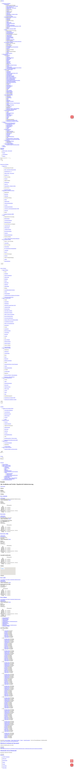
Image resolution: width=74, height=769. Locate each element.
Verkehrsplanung (9, 474)
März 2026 (6, 635)
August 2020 (6, 701)
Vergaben (7, 127)
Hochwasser (8, 133)
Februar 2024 (6, 659)
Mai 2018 (6, 727)
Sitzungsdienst (6, 246)
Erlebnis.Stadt (8, 58)
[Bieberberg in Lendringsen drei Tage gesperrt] (9, 741)
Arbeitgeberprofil (9, 35)
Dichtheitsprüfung (5, 618)
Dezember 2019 (7, 709)
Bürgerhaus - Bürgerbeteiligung (11, 109)
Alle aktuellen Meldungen (10, 123)
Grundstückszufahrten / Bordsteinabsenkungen (9, 621)
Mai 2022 (6, 680)
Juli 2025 (5, 643)
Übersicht (8, 130)
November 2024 (7, 651)
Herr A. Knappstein (3, 496)
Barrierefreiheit (4, 760)
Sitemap (3, 762)
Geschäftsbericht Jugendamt (10, 81)
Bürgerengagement (9, 85)
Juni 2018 (6, 726)
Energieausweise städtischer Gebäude (12, 121)
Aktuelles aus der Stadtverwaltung (7, 408)
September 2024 (7, 653)
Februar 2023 (6, 671)
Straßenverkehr (8, 22)
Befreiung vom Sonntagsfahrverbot (12, 475)
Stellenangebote (8, 126)
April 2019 (6, 716)
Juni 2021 (6, 691)
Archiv (7, 128)
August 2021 (6, 689)
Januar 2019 (6, 719)
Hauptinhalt (2, 148)
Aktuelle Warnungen (9, 131)
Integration (8, 87)
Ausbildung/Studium (7, 229)
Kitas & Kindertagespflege (10, 78)
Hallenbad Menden (9, 91)
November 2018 (7, 722)
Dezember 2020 (7, 697)
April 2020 (6, 705)
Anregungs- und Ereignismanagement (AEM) (13, 26)
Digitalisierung (8, 12)
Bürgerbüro (8, 18)
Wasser (7, 117)
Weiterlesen (2, 747)
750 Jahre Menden (9, 142)
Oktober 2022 (6, 676)
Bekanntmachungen (9, 33)
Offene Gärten (8, 115)
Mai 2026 (6, 633)
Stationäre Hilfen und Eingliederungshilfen (13, 80)
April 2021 (6, 693)
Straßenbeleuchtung (5, 623)
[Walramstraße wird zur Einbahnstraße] (21, 748)
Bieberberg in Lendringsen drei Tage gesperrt (9, 743)
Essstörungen (8, 83)
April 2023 (6, 669)
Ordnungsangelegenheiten (10, 23)
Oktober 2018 (6, 723)
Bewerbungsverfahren (9, 37)
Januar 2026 (6, 637)
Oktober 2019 (6, 711)
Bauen (7, 99)
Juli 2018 (5, 725)
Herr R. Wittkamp (3, 597)
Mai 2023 (6, 668)
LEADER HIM (8, 106)
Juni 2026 (6, 632)
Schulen (5, 291)
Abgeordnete (8, 44)
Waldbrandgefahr (7, 427)
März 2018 (6, 729)
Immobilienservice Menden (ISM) (11, 120)
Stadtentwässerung (9, 114)
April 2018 (6, 728)
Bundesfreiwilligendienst (10, 39)
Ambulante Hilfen (9, 74)
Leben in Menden (7, 740)
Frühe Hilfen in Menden (10, 75)
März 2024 (6, 658)
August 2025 (6, 642)
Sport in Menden (9, 90)
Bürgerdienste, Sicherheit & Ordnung (8, 190)
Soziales (7, 88)
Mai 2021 (6, 692)
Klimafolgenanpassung (8, 383)
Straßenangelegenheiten (10, 104)
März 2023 (6, 670)
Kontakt (3, 152)
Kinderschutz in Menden (10, 76)
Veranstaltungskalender (10, 141)
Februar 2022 (6, 683)
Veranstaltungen (7, 140)
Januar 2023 (6, 672)
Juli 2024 (5, 655)
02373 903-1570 (3, 601)
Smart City (8, 13)
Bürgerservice (6, 4)
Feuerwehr (6, 210)
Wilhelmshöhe (8, 63)
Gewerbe (7, 24)
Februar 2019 (6, 718)
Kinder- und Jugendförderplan (11, 82)
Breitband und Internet (10, 101)
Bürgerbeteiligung (9, 53)
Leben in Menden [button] (5, 54)
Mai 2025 (6, 645)
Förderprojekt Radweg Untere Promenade (11, 364)
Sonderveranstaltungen (10, 57)
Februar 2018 (6, 730)
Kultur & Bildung (5, 464)
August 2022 (6, 677)
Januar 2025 (6, 648)
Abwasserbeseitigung (5, 617)
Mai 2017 (6, 737)
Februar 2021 (6, 695)
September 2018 (7, 724)
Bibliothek (8, 59)
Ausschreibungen (9, 124)
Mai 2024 (6, 657)
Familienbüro (8, 71)
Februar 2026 (6, 636)
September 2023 (7, 665)
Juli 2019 (5, 714)
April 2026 (6, 634)
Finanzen (7, 10)
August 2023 (6, 666)
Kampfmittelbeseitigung (10, 136)
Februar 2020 (6, 706)
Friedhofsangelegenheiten (10, 25)
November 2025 (7, 639)
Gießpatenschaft (5, 620)
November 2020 (7, 698)
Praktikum (8, 38)
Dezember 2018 (7, 721)
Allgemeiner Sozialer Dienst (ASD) (12, 73)
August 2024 (6, 654)
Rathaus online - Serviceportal (7, 150)
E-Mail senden (2, 486)
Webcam (3, 156)
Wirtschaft (4, 146)
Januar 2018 (6, 731)
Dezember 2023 (7, 662)
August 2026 (6, 630)
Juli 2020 (5, 702)
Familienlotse (8, 72)
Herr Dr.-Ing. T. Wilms (4, 533)
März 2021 (6, 694)
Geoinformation (8, 97)
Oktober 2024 (6, 652)
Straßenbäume (4, 624)
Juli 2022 (5, 678)
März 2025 (6, 647)
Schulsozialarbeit (9, 66)
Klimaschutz (6, 385)
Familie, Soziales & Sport (8, 69)
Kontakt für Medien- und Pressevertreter (12, 144)
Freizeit (3, 145)
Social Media (4, 765)
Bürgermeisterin (9, 31)
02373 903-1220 (3, 516)
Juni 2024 (6, 656)
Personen (2, 575)
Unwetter (7, 135)
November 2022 (7, 675)
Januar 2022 (6, 684)
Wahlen (7, 52)
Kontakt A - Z (8, 8)
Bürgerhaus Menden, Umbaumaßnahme (12, 108)
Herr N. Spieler (3, 577)
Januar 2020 (6, 707)
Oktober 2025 (6, 640)
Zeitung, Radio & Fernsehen (8, 143)
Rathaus (5, 29)
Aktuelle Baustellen (9, 473)
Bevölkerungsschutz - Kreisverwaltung (12, 138)
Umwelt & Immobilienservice (9, 110)
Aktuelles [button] (3, 122)
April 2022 (6, 681)
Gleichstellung (8, 86)
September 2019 (7, 712)
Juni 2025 (6, 644)
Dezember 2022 (7, 674)
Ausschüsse (8, 47)
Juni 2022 (6, 679)
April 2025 (6, 646)
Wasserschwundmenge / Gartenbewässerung (9, 625)
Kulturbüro (8, 56)
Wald (7, 118)
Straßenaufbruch (5, 622)
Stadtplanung (8, 96)
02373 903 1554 (3, 581)
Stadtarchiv (8, 62)
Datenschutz (4, 758)
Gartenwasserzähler (5, 619)
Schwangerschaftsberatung (10, 79)
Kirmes (7, 21)
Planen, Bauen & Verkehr (8, 94)
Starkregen (8, 134)
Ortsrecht (7, 50)
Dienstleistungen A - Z (8, 171)
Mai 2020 (6, 704)
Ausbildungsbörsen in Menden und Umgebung (13, 67)
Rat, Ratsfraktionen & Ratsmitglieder (12, 46)
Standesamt (8, 19)
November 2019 (7, 710)
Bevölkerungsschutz (7, 129)
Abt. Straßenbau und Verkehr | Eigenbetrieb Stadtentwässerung (10, 579)
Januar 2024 (6, 660)
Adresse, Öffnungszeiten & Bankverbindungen (13, 41)
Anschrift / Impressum (5, 756)
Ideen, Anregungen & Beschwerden (12, 6)
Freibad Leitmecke (9, 92)
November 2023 (7, 663)
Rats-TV (7, 48)
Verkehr (5, 472)
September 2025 (7, 641)
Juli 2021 (5, 690)
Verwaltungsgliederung (10, 32)
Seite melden (4, 767)
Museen (7, 60)
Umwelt (7, 116)
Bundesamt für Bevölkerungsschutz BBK (13, 139)
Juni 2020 (6, 703)
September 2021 (7, 688)
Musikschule (8, 61)
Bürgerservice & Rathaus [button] (6, 3)
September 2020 (7, 700)
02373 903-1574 (3, 536)
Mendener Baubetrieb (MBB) (11, 28)
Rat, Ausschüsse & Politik (8, 42)
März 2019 (6, 717)
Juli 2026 (5, 631)
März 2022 (6, 682)
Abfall (7, 112)
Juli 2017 (5, 735)
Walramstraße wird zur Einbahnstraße (8, 750)
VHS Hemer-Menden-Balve (10, 68)
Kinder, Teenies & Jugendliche (11, 77)
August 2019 (6, 713)
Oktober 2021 (6, 687)
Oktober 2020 (6, 699)
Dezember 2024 (7, 650)
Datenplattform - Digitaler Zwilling (12, 14)
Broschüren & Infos (9, 16)
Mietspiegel (8, 100)
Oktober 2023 (6, 664)
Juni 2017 (6, 736)
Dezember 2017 (7, 733)
